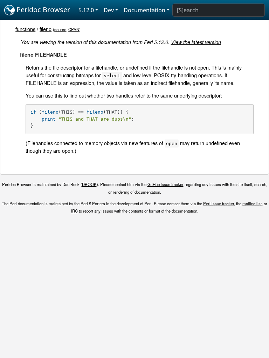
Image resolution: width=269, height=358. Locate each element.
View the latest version (196, 41)
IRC (74, 211)
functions (25, 29)
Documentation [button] (144, 10)
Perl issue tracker (218, 203)
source (60, 29)
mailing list (252, 203)
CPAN (73, 29)
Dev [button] (109, 10)
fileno (45, 29)
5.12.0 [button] (86, 10)
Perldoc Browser (42, 9)
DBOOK (89, 184)
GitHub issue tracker (165, 184)
